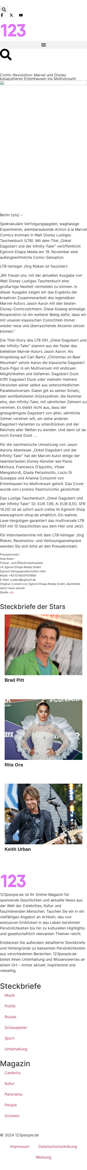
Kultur (10, 1083)
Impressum (19, 1146)
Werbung (43, 1157)
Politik (10, 1006)
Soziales (12, 1115)
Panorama (13, 1094)
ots (12, 592)
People (11, 1105)
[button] (4, 9)
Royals (10, 1016)
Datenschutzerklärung (58, 1146)
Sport (10, 1038)
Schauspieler (16, 1027)
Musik (10, 995)
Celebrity (13, 1072)
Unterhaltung (16, 1049)
